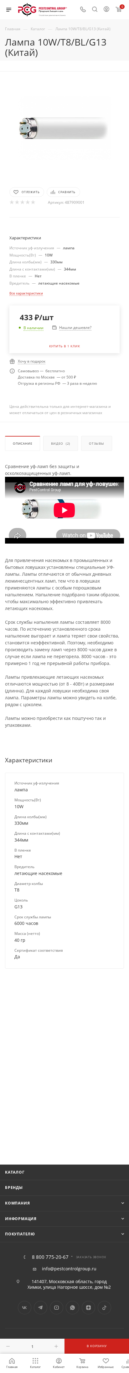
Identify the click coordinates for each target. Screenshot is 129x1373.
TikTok (104, 1307)
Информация (21, 1218)
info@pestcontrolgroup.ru (69, 1269)
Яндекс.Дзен (88, 1307)
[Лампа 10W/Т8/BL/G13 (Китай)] (64, 128)
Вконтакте (24, 1307)
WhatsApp (72, 1307)
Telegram (40, 1307)
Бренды (14, 1187)
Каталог (15, 1172)
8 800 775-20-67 (50, 1257)
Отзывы (96, 443)
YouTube (56, 1307)
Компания (17, 1203)
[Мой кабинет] (106, 10)
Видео (60, 443)
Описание (22, 443)
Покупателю (20, 1234)
